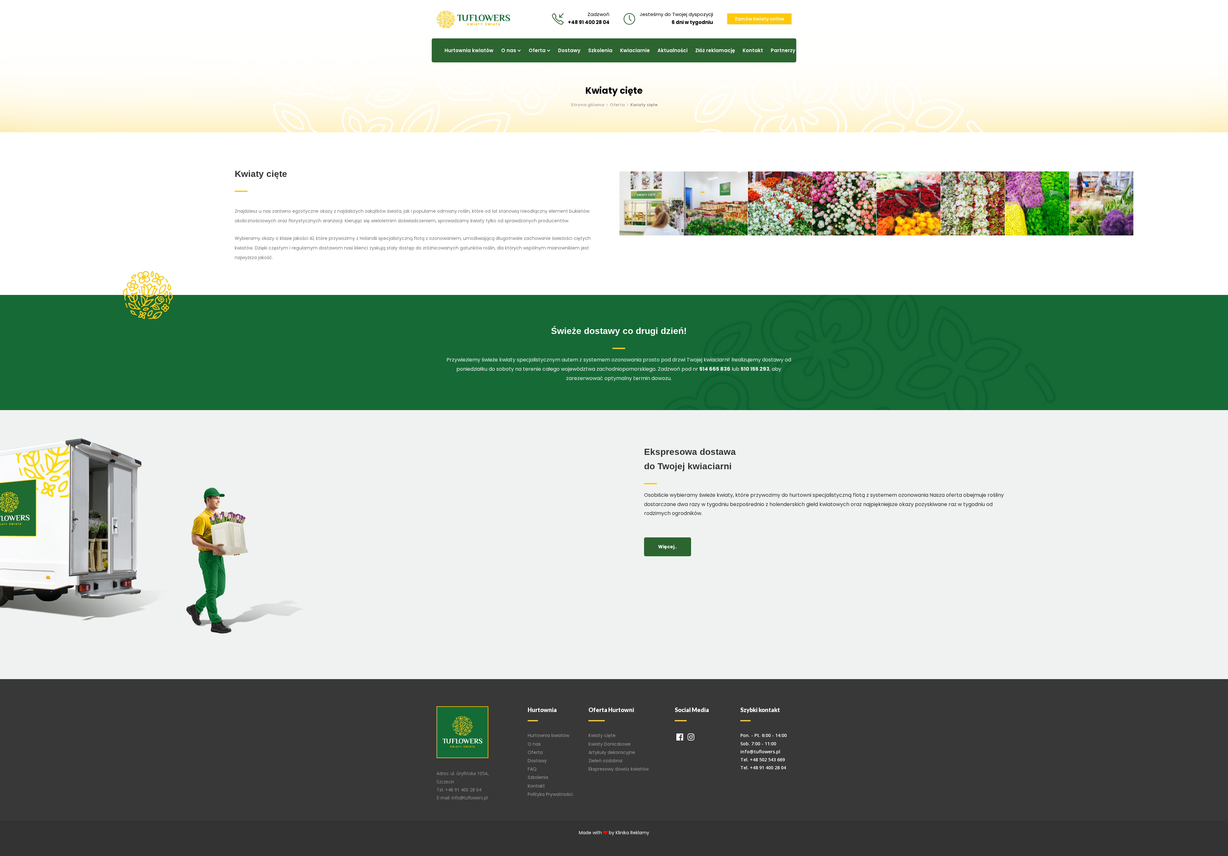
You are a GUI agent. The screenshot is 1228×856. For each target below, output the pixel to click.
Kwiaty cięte (602, 735)
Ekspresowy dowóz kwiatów (618, 769)
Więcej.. (667, 546)
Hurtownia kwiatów (548, 735)
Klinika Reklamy (632, 832)
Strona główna (587, 105)
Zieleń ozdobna (605, 760)
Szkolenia (538, 777)
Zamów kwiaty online (759, 19)
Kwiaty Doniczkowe (609, 744)
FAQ (532, 769)
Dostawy (537, 760)
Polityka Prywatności (550, 794)
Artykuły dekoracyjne (611, 752)
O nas (534, 744)
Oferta (617, 105)
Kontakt (536, 786)
